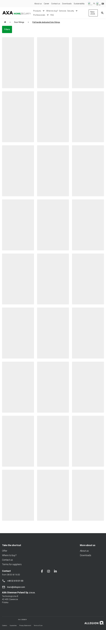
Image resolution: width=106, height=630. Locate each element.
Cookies (4, 625)
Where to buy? (52, 11)
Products (37, 11)
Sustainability (79, 4)
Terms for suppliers (12, 564)
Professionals (39, 15)
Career (46, 4)
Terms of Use (38, 625)
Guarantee (13, 625)
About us (38, 4)
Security (70, 11)
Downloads (67, 4)
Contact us (55, 4)
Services (62, 11)
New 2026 (92, 13)
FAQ (52, 15)
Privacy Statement (25, 625)
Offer (4, 550)
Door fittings (19, 22)
